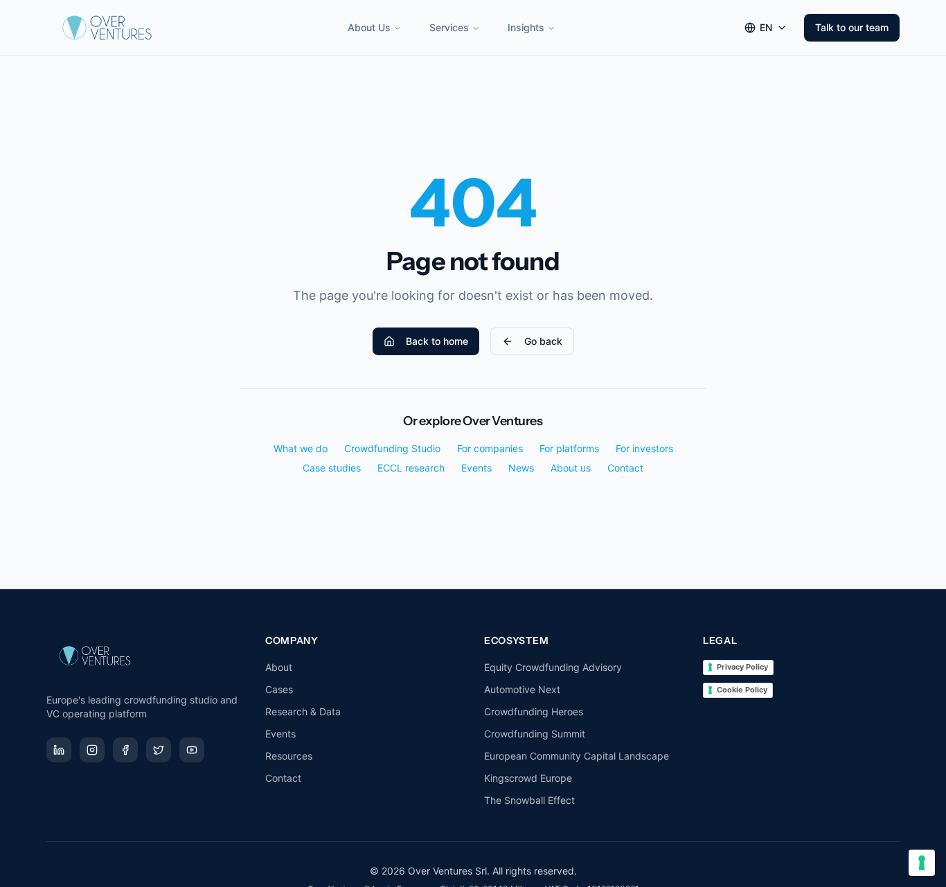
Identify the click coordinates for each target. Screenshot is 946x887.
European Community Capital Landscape (576, 756)
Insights (526, 27)
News (521, 468)
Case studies (332, 468)
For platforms (569, 448)
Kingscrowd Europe (528, 778)
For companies (490, 448)
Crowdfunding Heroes (533, 711)
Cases (279, 689)
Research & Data (303, 711)
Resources (288, 756)
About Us (369, 27)
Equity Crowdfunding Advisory (553, 667)
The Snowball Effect (529, 800)
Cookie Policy (742, 690)
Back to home (437, 341)
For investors (644, 448)
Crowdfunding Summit (534, 734)
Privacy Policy (742, 667)
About (278, 667)
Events (476, 468)
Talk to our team (852, 27)
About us (571, 468)
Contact (625, 468)
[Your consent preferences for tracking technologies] (922, 863)
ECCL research (411, 468)
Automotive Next (522, 689)
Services (449, 27)
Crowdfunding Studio (392, 448)
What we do (301, 448)
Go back (543, 341)
